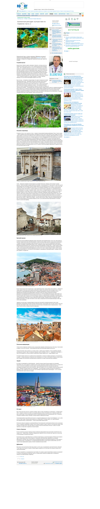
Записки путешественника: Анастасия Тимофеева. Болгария (73, 41)
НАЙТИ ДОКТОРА (73, 48)
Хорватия (22, 458)
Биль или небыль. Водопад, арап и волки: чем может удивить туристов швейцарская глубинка (56, 31)
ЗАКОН (32, 13)
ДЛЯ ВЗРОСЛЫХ (62, 13)
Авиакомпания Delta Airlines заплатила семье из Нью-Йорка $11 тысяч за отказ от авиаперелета (57, 48)
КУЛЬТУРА (42, 13)
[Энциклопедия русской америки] (73, 27)
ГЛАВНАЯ (19, 13)
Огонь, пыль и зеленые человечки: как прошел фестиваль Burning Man (56, 36)
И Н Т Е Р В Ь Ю (73, 30)
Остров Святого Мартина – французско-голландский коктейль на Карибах (57, 41)
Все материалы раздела (57, 53)
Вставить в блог (55, 23)
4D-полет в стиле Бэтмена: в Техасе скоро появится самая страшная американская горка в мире (75, 38)
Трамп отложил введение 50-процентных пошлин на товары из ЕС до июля (65, 11)
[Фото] (66, 19)
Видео (67, 32)
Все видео (66, 51)
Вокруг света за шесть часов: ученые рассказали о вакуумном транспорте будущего (75, 43)
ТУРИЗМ (51, 13)
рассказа (39, 57)
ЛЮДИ (29, 13)
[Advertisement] (59, 5)
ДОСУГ (46, 13)
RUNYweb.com (20, 18)
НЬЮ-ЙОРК (24, 13)
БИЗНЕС (37, 13)
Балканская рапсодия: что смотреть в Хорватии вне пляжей (57, 44)
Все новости (66, 137)
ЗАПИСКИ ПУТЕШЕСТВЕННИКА (23, 15)
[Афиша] (72, 19)
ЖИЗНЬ (55, 13)
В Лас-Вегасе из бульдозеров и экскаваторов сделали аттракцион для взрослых (74, 46)
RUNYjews (69, 13)
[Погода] (77, 19)
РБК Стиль (22, 456)
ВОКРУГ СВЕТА (35, 15)
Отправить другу (58, 463)
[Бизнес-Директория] (69, 19)
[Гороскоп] (75, 19)
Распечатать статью (49, 463)
